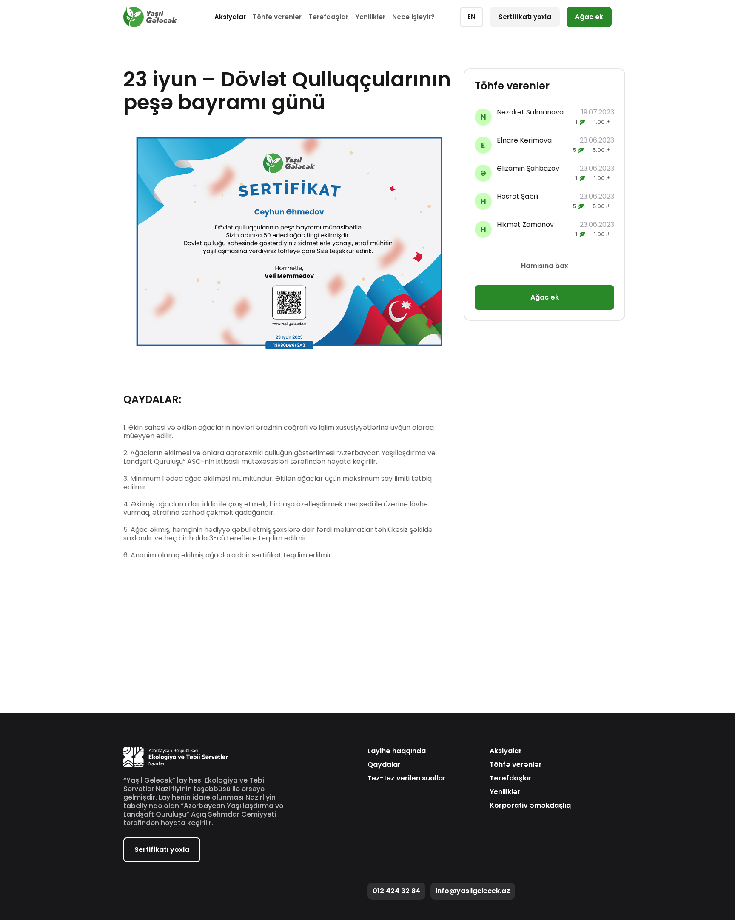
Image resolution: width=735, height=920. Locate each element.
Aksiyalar (230, 16)
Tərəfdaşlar (328, 16)
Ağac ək (589, 16)
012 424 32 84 (396, 891)
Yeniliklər (370, 16)
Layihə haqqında (397, 751)
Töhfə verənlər (277, 16)
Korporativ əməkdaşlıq (530, 805)
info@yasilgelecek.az (473, 891)
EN (471, 16)
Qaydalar (384, 764)
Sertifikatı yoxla (525, 16)
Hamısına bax (544, 266)
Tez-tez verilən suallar (407, 778)
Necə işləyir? (413, 16)
